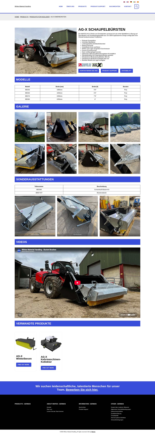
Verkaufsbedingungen (117, 419)
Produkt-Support (98, 6)
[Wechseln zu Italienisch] (134, 2)
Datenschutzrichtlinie (117, 411)
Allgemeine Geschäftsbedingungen (121, 409)
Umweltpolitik (114, 415)
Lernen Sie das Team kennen (55, 411)
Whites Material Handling (23, 6)
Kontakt (127, 6)
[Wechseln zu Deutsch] (131, 2)
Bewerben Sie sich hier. (82, 389)
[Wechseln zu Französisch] (127, 2)
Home (17, 17)
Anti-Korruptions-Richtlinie (118, 417)
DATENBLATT (126, 70)
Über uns (70, 6)
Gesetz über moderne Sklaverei (120, 407)
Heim (61, 6)
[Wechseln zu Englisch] (124, 2)
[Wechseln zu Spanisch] (138, 2)
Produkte (82, 6)
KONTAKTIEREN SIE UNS (89, 70)
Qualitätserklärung (116, 413)
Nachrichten (114, 6)
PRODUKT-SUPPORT (109, 70)
